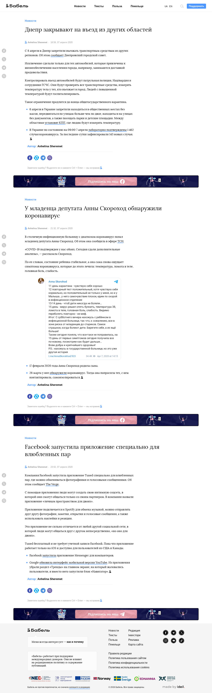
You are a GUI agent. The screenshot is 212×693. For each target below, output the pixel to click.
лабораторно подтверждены (107, 129)
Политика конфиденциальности (127, 662)
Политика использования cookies (128, 667)
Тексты (99, 6)
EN (170, 6)
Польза (117, 6)
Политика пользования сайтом (127, 658)
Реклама (133, 639)
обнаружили (58, 373)
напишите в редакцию (79, 687)
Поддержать (196, 6)
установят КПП (55, 122)
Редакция (134, 630)
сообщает (57, 55)
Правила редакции (120, 653)
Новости (80, 6)
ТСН (120, 241)
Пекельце (137, 6)
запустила (49, 555)
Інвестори (134, 635)
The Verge (52, 484)
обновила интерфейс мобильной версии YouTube (73, 562)
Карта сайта (135, 644)
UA (166, 6)
